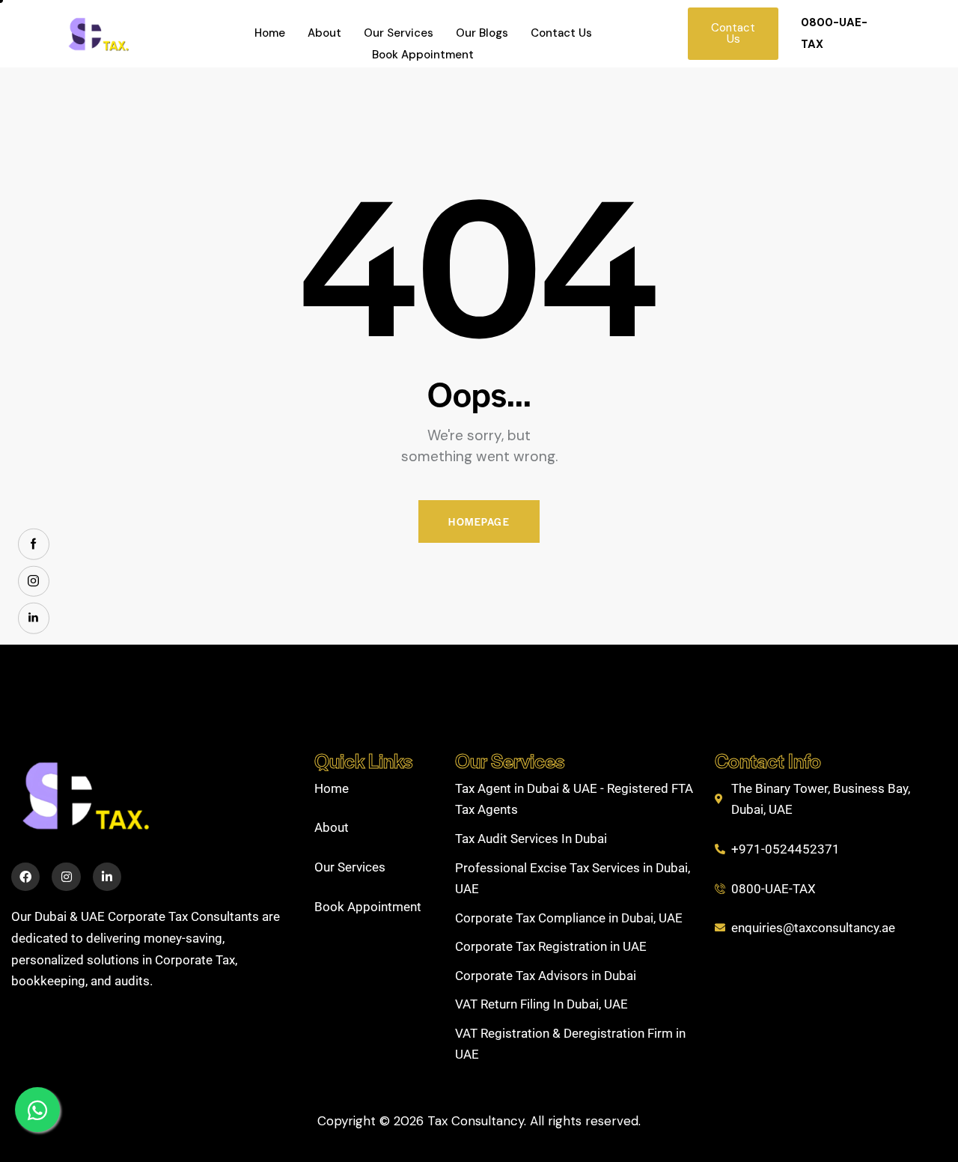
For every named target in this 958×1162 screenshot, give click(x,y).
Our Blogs (482, 32)
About (324, 32)
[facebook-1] (33, 544)
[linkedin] (33, 618)
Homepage (479, 521)
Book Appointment (423, 54)
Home (269, 32)
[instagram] (33, 581)
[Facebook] (25, 877)
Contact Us (561, 32)
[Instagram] (66, 877)
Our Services (398, 32)
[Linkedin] (107, 877)
